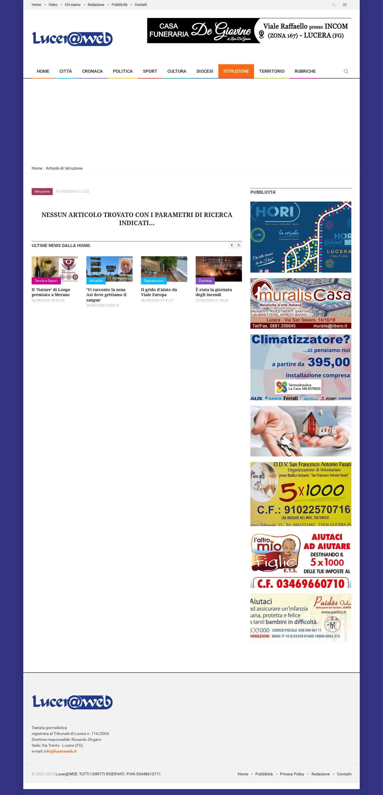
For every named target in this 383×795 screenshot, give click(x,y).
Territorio (272, 71)
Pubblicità (119, 5)
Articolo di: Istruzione (64, 168)
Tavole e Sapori (46, 281)
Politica (123, 71)
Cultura (176, 71)
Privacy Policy (292, 774)
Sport (150, 71)
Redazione (96, 5)
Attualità (96, 281)
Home (36, 5)
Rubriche (305, 71)
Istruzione (236, 71)
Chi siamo (72, 5)
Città (65, 71)
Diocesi (205, 71)
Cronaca (92, 71)
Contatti (141, 5)
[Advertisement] (191, 120)
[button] (335, 4)
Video (53, 5)
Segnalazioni (154, 281)
